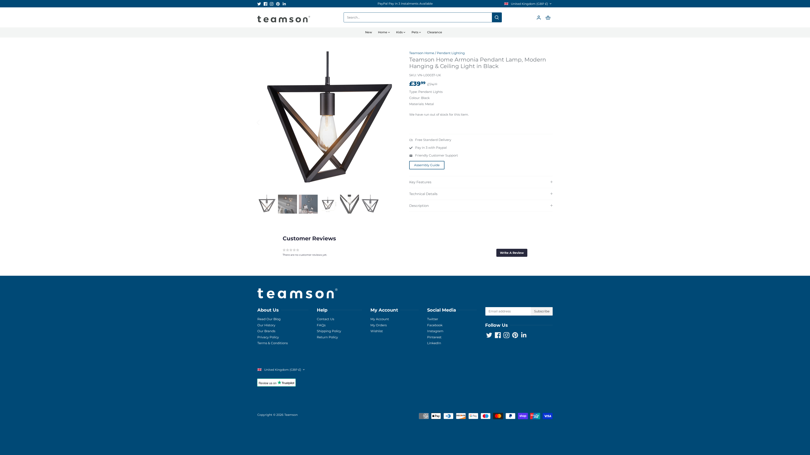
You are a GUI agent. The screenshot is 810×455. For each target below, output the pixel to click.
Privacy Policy (268, 337)
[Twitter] (259, 3)
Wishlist (376, 331)
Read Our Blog (269, 319)
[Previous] (263, 122)
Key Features (420, 182)
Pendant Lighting (451, 53)
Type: (413, 92)
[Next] (392, 122)
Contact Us (325, 319)
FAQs (321, 325)
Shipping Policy (329, 331)
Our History (266, 325)
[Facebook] (265, 3)
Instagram (435, 331)
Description (419, 206)
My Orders (378, 325)
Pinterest (434, 337)
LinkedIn (434, 343)
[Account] (538, 17)
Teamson (291, 414)
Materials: (416, 104)
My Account (379, 319)
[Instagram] (271, 3)
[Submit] (497, 17)
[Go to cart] (548, 17)
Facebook (435, 325)
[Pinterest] (278, 3)
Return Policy (327, 337)
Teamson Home (421, 53)
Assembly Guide (427, 165)
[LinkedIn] (284, 3)
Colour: (414, 98)
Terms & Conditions (272, 343)
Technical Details (423, 194)
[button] (511, 253)
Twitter (432, 319)
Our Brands (266, 331)
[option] (405, 3)
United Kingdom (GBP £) (529, 4)
